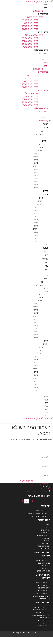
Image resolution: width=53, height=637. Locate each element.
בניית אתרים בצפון (30, 23)
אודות (46, 8)
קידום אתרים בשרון (30, 47)
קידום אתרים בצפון (30, 44)
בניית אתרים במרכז (30, 20)
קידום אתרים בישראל (34, 35)
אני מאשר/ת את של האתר (29, 481)
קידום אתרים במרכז (30, 41)
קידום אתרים (43, 32)
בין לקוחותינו (38, 11)
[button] (47, 272)
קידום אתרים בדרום (30, 38)
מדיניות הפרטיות (27, 481)
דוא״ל (47, 463)
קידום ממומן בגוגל (41, 50)
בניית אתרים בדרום (30, 29)
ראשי (46, 4)
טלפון (47, 472)
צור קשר (44, 59)
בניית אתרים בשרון (30, 26)
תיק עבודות (43, 53)
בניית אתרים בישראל (34, 17)
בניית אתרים (43, 14)
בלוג (46, 56)
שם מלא (46, 453)
